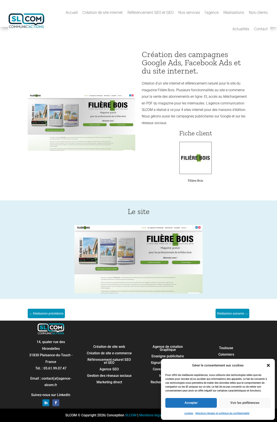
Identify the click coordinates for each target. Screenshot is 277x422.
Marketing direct (109, 382)
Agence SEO (109, 369)
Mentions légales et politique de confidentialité (222, 413)
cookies (188, 413)
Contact (261, 29)
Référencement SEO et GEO (150, 12)
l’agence (212, 12)
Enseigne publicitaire (167, 356)
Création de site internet (102, 12)
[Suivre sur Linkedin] (45, 402)
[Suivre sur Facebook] (55, 402)
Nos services (189, 12)
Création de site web (109, 347)
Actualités (240, 29)
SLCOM (131, 415)
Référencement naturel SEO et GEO (109, 361)
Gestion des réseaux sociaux (109, 376)
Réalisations (233, 12)
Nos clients (258, 12)
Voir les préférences (244, 403)
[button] (268, 365)
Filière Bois (195, 180)
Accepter (191, 403)
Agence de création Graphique (168, 348)
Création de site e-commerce (109, 353)
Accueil (72, 12)
